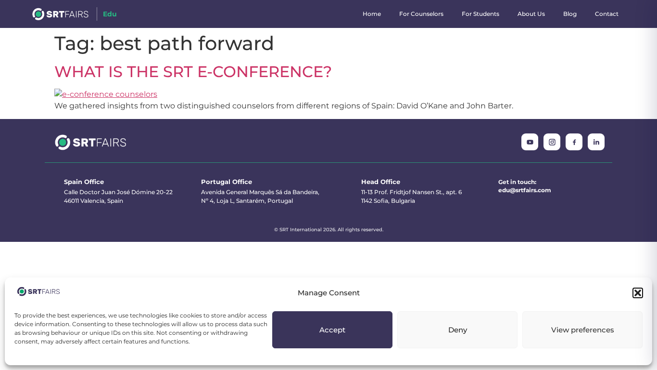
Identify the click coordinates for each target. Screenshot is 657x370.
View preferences (582, 329)
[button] (638, 293)
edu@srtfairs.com (524, 190)
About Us (531, 13)
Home (372, 13)
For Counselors (421, 13)
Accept (332, 329)
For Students (480, 13)
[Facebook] (574, 141)
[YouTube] (529, 141)
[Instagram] (551, 141)
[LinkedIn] (596, 141)
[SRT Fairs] (90, 142)
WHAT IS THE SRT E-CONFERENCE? (193, 71)
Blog (570, 13)
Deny (457, 329)
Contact (607, 13)
